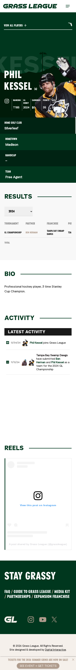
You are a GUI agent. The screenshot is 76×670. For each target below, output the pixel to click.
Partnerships (19, 596)
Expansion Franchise (51, 596)
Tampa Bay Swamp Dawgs (52, 355)
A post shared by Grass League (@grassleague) (38, 544)
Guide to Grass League (32, 591)
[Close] (73, 659)
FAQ (7, 591)
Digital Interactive (55, 649)
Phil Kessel (36, 342)
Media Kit (62, 591)
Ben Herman (32, 232)
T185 (16, 107)
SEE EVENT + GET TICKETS (38, 666)
